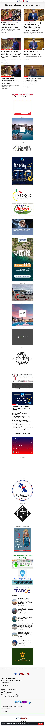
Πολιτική (30, 49)
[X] (22, 442)
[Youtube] (22, 448)
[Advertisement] (22, 468)
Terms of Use (26, 723)
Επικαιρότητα (4, 49)
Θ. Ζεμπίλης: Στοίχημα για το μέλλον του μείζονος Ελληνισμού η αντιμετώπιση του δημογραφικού (33, 80)
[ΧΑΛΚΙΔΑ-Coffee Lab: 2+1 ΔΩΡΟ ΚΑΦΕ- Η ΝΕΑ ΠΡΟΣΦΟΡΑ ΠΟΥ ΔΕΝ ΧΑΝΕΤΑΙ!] (22, 398)
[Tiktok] (22, 452)
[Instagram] (22, 445)
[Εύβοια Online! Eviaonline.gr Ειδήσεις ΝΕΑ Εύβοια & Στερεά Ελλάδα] (22, 1)
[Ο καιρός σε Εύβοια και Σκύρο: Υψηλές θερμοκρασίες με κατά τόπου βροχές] (15, 643)
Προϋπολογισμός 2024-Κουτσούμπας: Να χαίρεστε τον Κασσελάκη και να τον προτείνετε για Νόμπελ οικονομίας (11, 81)
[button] (40, 724)
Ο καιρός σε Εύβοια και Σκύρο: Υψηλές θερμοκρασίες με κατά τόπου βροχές (24, 642)
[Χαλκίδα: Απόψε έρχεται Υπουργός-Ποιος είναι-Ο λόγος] (15, 619)
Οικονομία (9, 49)
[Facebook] (22, 438)
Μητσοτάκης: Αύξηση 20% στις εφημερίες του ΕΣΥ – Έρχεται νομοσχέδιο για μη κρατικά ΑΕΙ (32, 53)
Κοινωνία (13, 404)
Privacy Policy (19, 723)
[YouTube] (6, 685)
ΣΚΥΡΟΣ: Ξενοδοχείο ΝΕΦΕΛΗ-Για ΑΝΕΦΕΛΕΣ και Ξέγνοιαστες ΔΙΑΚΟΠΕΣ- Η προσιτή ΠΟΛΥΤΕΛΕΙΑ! (22, 413)
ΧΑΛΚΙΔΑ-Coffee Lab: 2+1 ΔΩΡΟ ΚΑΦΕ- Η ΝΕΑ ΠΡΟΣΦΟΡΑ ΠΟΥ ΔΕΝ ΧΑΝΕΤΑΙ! (21, 408)
